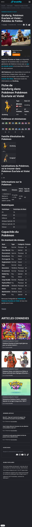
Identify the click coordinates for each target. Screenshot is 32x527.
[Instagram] (20, 454)
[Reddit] (29, 25)
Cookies (2, 525)
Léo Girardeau (14, 421)
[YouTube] (22, 454)
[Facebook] (24, 25)
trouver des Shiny (7, 79)
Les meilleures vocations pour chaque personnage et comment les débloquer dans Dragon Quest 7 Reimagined (15, 473)
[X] (26, 25)
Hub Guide (10, 5)
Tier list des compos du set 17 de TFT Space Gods (15, 470)
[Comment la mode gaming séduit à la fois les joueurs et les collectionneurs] (16, 437)
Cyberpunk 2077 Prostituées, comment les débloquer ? (13, 477)
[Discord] (17, 454)
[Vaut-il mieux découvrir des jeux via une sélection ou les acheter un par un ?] (16, 428)
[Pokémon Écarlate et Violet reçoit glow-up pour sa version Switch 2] (16, 336)
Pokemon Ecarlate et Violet (21, 5)
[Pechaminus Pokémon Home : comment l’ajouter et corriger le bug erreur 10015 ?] (16, 392)
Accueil (3, 5)
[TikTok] (28, 454)
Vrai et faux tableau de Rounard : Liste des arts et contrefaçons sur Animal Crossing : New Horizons (15, 467)
